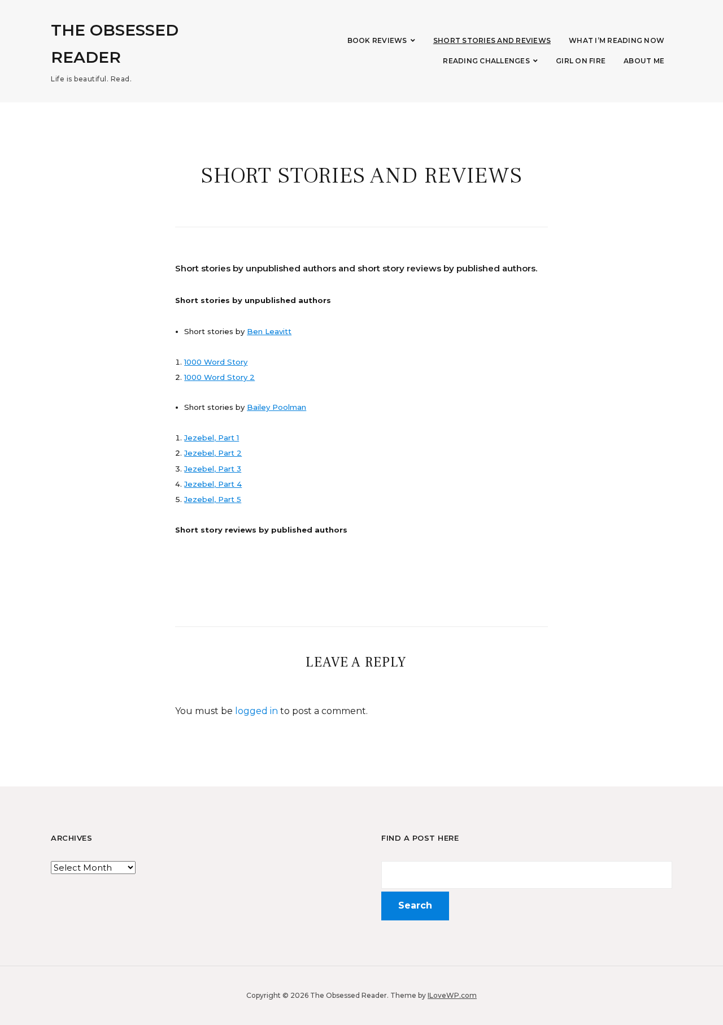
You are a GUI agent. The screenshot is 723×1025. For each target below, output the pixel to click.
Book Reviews (377, 40)
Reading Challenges (486, 61)
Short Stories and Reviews (492, 40)
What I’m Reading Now (616, 40)
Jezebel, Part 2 (213, 452)
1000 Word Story (215, 361)
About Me (644, 61)
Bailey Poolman (276, 407)
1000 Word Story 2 (219, 377)
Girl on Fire (581, 61)
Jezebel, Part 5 (212, 499)
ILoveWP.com (452, 995)
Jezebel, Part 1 (211, 437)
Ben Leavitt (269, 331)
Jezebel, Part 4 (213, 483)
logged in (256, 711)
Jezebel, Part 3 (212, 468)
